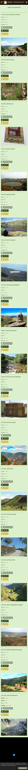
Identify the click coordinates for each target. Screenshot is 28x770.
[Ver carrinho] (26, 2)
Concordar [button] (22, 768)
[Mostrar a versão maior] (14, 47)
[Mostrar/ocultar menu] (1, 2)
